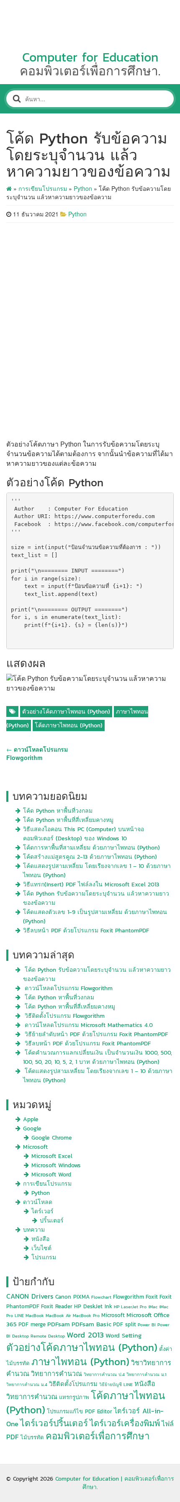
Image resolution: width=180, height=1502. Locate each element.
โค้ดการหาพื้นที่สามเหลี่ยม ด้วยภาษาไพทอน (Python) (91, 847)
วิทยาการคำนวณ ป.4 (104, 1374)
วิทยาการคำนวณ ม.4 (26, 1384)
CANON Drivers (30, 1296)
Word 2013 (85, 1335)
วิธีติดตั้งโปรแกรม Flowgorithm (65, 1016)
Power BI (147, 1324)
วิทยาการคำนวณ (56, 1373)
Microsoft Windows (56, 1165)
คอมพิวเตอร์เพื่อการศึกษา (98, 1436)
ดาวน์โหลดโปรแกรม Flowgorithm (69, 988)
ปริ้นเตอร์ (52, 1220)
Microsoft (35, 1147)
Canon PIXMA (72, 1297)
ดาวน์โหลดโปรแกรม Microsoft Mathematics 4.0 (89, 1025)
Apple (31, 1119)
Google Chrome (51, 1137)
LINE (19, 1315)
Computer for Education (90, 57)
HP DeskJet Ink (93, 1306)
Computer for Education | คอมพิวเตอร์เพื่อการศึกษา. (114, 1483)
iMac (152, 1306)
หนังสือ (40, 1239)
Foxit (152, 1297)
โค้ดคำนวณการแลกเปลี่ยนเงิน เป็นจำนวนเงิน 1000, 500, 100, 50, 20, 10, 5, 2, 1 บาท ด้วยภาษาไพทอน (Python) (97, 1057)
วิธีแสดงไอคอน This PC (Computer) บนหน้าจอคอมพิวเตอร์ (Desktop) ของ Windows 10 (83, 834)
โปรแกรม (43, 1257)
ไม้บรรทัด (32, 1437)
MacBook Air (58, 1315)
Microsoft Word (51, 1174)
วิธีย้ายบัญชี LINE (116, 1384)
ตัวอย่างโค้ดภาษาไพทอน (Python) (66, 711)
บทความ (34, 1229)
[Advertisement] (90, 331)
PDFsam (58, 1324)
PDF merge (32, 1324)
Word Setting (123, 1335)
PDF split (124, 1324)
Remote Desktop (48, 1336)
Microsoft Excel (51, 1156)
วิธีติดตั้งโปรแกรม (73, 1384)
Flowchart (101, 1297)
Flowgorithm (128, 1297)
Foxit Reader (56, 1306)
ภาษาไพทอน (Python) (80, 1361)
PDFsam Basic (91, 1324)
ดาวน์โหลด (37, 1202)
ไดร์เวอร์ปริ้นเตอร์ (54, 1423)
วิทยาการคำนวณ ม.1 (146, 1374)
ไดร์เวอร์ (42, 1211)
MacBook (35, 1315)
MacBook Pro (86, 1315)
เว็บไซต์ (41, 1248)
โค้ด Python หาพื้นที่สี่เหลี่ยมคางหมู (68, 820)
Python (83, 188)
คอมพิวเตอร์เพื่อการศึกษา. (90, 71)
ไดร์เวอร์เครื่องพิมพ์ (125, 1423)
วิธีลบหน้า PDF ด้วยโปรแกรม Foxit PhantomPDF (86, 930)
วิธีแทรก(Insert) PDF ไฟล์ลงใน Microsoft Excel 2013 (91, 884)
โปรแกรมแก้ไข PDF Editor (79, 1411)
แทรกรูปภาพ (74, 1397)
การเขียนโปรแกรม (42, 188)
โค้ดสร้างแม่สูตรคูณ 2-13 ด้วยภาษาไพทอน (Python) (90, 856)
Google (32, 1128)
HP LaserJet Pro (130, 1306)
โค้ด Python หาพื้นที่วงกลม (58, 810)
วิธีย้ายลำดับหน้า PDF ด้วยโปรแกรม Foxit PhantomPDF (96, 1034)
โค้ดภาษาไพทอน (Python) (69, 725)
